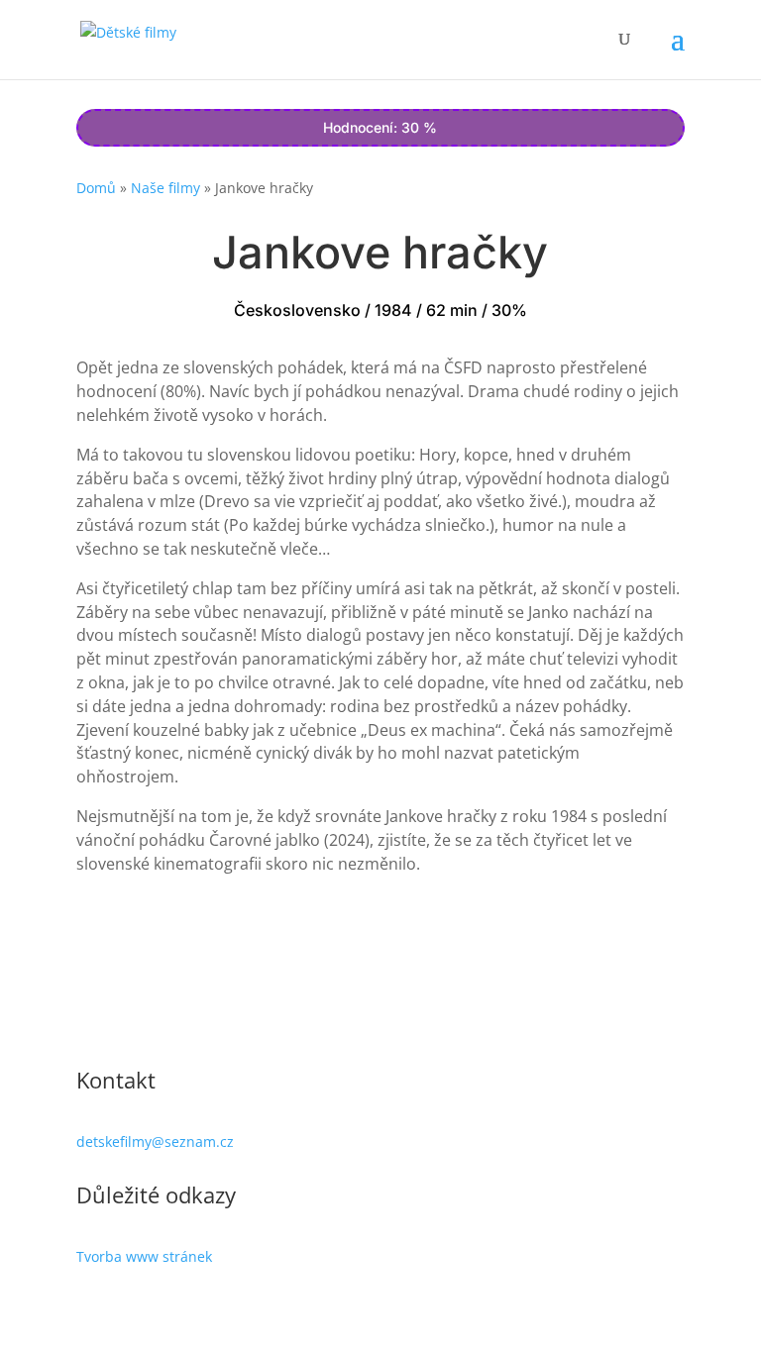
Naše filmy (165, 187)
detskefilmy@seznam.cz (155, 1141)
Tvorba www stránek (144, 1256)
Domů (96, 187)
